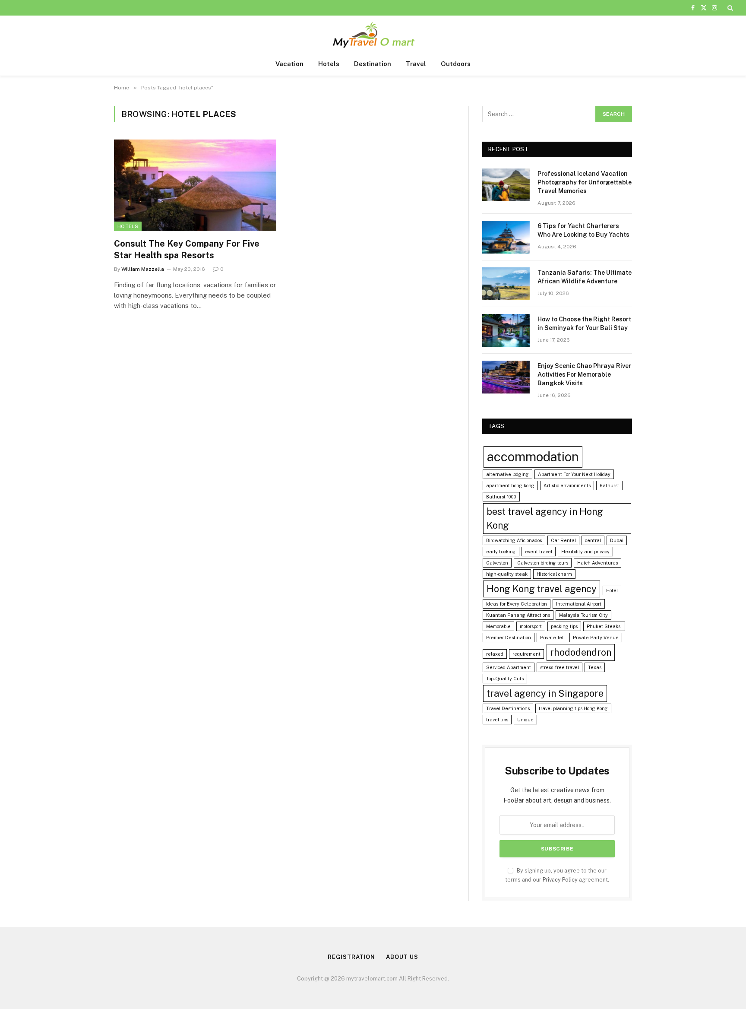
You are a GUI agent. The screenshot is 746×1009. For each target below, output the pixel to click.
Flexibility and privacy (585, 551)
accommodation (533, 456)
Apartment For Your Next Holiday (574, 474)
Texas (594, 667)
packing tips (564, 626)
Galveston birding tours (542, 562)
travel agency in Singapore (545, 693)
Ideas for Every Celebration (516, 603)
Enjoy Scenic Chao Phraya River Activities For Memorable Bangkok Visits (584, 374)
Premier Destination (508, 637)
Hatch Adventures (597, 562)
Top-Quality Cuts (505, 678)
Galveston (497, 562)
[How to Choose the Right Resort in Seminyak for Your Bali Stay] (506, 330)
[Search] (729, 8)
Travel (416, 63)
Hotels (328, 63)
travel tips (497, 719)
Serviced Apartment (508, 667)
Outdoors (456, 63)
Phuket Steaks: (604, 626)
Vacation (289, 63)
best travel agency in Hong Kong (545, 518)
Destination (372, 63)
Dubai (616, 540)
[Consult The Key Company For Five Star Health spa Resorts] (195, 185)
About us (402, 957)
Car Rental (563, 540)
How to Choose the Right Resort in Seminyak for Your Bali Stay (584, 323)
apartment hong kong (510, 485)
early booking (501, 551)
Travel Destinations (508, 708)
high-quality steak (507, 574)
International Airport (578, 603)
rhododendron (580, 652)
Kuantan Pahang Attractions (518, 615)
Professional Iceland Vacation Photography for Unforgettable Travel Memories (584, 182)
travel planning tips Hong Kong (573, 708)
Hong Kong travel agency (542, 588)
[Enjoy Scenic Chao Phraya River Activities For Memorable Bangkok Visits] (506, 377)
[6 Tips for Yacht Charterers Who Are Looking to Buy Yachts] (506, 237)
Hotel (612, 590)
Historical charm (554, 574)
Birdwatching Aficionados (514, 540)
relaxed (494, 654)
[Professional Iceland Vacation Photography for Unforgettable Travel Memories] (506, 184)
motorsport (531, 626)
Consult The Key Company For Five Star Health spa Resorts (186, 249)
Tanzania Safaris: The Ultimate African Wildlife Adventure (584, 277)
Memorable (498, 626)
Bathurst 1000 (501, 496)
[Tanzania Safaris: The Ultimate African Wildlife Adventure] (506, 283)
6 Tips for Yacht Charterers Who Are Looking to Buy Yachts (583, 230)
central (593, 540)
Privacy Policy (560, 879)
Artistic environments (567, 485)
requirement (526, 654)
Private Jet (552, 637)
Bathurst (609, 485)
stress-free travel (559, 667)
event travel (538, 551)
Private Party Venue (596, 637)
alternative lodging (507, 474)
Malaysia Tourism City (583, 615)
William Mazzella (142, 269)
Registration (351, 957)
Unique (525, 719)
